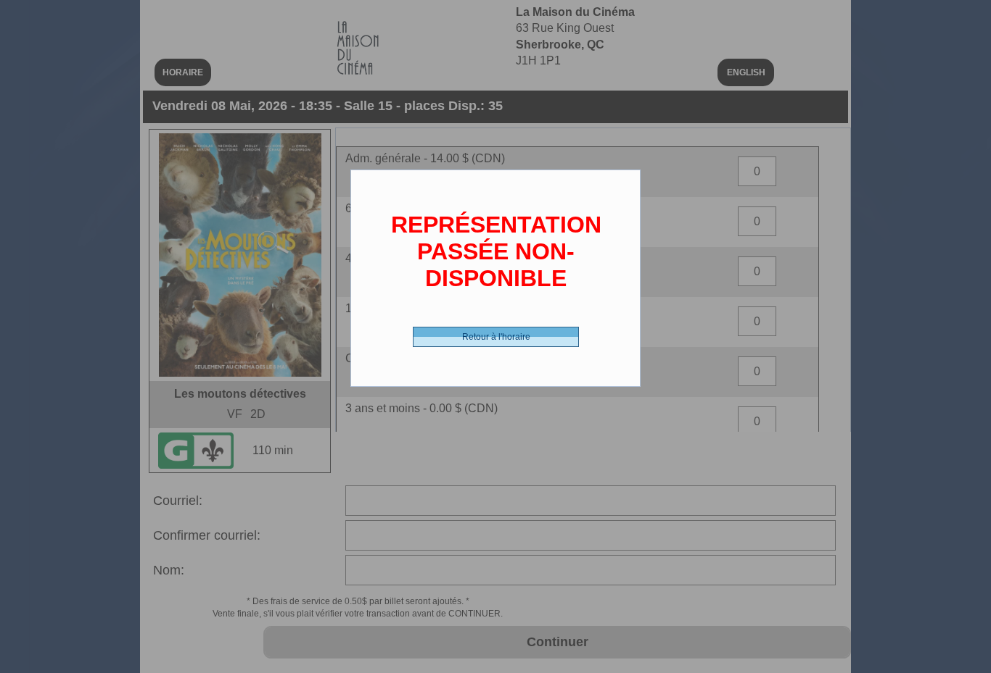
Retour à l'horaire (496, 337)
